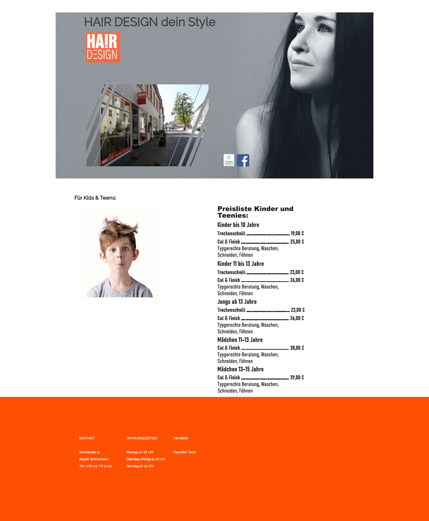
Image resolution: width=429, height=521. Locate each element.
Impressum (285, 5)
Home (144, 5)
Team (250, 5)
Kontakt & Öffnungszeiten (179, 6)
